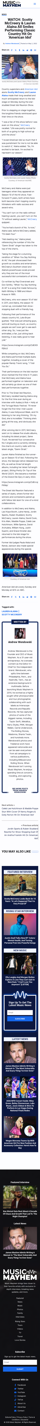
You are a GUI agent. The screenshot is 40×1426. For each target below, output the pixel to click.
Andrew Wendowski (20, 642)
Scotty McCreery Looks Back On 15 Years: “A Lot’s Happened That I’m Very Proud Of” (20, 901)
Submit (20, 1369)
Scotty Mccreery (12, 614)
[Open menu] (34, 4)
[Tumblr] (19, 50)
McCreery (25, 125)
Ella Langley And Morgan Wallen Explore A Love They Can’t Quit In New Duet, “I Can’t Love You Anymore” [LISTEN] (20, 981)
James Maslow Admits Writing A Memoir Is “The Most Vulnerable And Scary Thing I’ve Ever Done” (20, 1068)
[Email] (35, 50)
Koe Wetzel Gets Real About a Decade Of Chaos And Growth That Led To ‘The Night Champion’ (20, 1214)
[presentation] (20, 885)
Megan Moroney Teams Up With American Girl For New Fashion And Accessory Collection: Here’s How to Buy (20, 1144)
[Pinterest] (31, 50)
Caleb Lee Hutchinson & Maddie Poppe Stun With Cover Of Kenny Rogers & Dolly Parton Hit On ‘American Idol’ (20, 811)
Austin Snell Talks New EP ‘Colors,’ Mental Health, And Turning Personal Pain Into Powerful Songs (20, 940)
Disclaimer (24, 1420)
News (4, 14)
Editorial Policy (10, 1417)
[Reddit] (27, 50)
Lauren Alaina (10, 611)
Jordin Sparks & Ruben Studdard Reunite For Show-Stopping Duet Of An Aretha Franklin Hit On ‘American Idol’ (21, 833)
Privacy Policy (22, 1417)
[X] (15, 50)
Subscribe (20, 1019)
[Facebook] (11, 50)
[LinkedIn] (23, 50)
